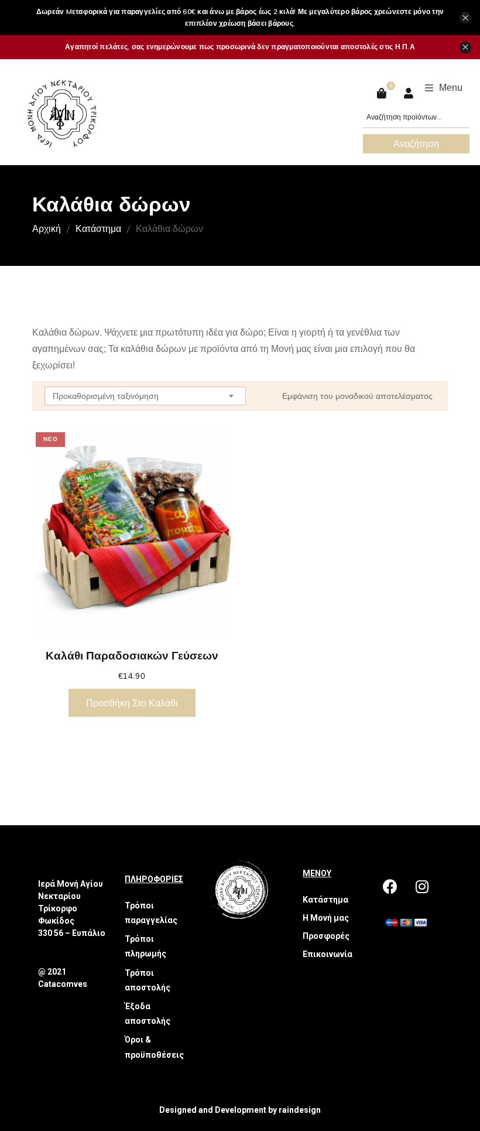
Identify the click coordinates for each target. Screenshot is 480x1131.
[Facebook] (389, 886)
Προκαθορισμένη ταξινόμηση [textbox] (106, 396)
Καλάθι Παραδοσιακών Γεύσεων (132, 655)
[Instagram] (422, 886)
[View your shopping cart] (383, 93)
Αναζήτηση (416, 143)
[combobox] (145, 396)
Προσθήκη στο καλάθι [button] (132, 703)
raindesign (300, 1110)
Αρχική (46, 228)
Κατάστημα (98, 228)
